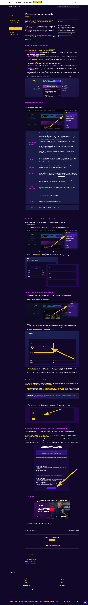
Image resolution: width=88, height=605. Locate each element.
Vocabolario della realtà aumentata (71, 531)
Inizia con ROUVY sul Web (15, 18)
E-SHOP (31, 2)
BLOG (19, 2)
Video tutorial (61, 36)
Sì (50, 540)
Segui (27, 17)
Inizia (16, 6)
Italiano (75, 2)
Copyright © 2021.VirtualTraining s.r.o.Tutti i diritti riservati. (22, 601)
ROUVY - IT (11, 6)
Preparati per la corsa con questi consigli (14, 35)
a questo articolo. (54, 432)
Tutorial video (37, 2)
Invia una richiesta (56, 545)
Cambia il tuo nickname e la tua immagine (67, 30)
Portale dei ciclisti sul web (14, 28)
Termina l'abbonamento (30, 563)
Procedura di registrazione (24, 6)
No (53, 540)
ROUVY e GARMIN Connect (31, 561)
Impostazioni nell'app (30, 531)
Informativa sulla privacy (49, 601)
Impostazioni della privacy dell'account (66, 32)
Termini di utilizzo (39, 601)
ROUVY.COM (25, 2)
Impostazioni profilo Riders (64, 25)
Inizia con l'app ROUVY (30, 556)
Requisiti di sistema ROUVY (31, 559)
